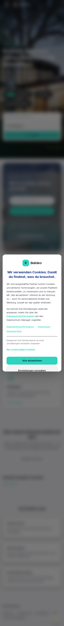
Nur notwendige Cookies (21, 349)
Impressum (44, 326)
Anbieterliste (14, 331)
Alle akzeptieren (32, 360)
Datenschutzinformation (21, 316)
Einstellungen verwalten (32, 370)
